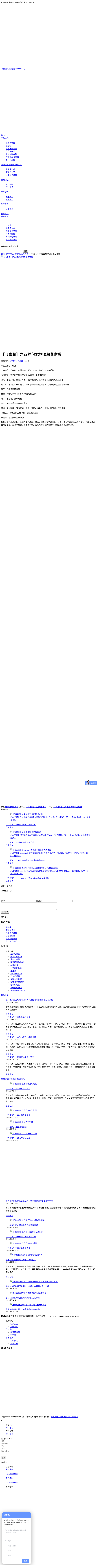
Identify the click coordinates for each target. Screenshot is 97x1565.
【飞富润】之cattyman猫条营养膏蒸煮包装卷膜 (25, 860)
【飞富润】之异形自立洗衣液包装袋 (21, 1237)
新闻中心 (21, 1079)
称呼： (4, 901)
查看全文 (9, 1014)
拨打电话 (9, 1434)
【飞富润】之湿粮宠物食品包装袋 (20, 843)
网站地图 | (55, 1417)
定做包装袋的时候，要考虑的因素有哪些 (23, 1309)
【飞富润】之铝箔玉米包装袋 (18, 1138)
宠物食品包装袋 (21, 254)
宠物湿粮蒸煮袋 (11, 807)
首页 (3, 254)
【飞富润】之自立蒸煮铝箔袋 (18, 1115)
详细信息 (9, 827)
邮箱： (40, 901)
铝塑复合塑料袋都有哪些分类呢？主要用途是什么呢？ (28, 1286)
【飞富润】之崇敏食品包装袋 (18, 1017)
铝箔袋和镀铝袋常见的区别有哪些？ (21, 1260)
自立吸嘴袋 (12, 1079)
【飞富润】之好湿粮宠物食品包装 (67, 807)
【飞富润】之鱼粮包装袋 (36, 807)
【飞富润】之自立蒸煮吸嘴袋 (18, 1248)
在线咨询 (9, 1428)
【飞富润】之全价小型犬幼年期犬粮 (21, 825)
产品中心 (10, 254)
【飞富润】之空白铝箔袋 (16, 1127)
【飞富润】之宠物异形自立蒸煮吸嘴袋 (22, 1225)
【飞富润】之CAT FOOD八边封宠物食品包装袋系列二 (28, 878)
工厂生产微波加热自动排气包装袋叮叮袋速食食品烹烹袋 (29, 1000)
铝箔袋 (4, 1079)
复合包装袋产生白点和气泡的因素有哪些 (23, 1298)
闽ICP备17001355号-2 (68, 1417)
